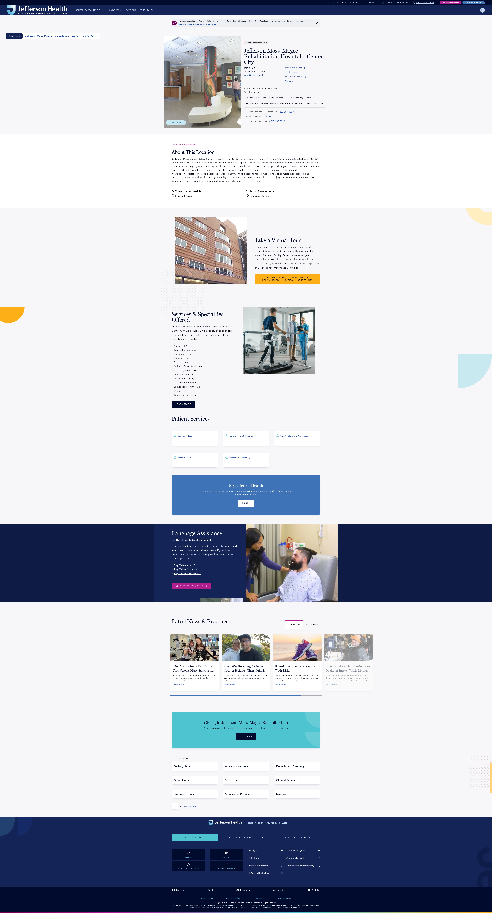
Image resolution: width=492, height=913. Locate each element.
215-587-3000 (287, 112)
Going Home (182, 780)
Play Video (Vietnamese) (187, 573)
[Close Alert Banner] (317, 23)
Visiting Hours (291, 72)
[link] (197, 24)
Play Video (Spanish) (185, 569)
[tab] (294, 624)
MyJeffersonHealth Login (473, 3)
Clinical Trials (340, 3)
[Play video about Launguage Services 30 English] (269, 563)
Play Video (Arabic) (184, 565)
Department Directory (295, 76)
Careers (289, 81)
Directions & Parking (295, 68)
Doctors (281, 793)
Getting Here (182, 766)
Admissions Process (237, 793)
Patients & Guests (185, 793)
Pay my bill (373, 3)
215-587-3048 (278, 121)
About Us (231, 780)
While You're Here (236, 766)
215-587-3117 (270, 116)
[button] (235, 695)
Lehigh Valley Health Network (396, 3)
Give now (357, 3)
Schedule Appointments (450, 3)
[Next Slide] (325, 660)
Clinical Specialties (288, 780)
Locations (14, 35)
